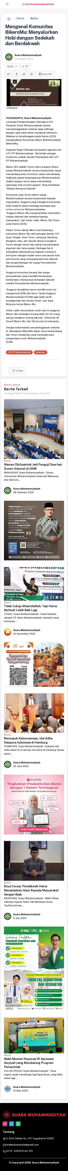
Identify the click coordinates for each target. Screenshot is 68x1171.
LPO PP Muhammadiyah (19, 352)
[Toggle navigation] (7, 4)
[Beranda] (8, 18)
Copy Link (47, 74)
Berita (20, 18)
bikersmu (40, 352)
